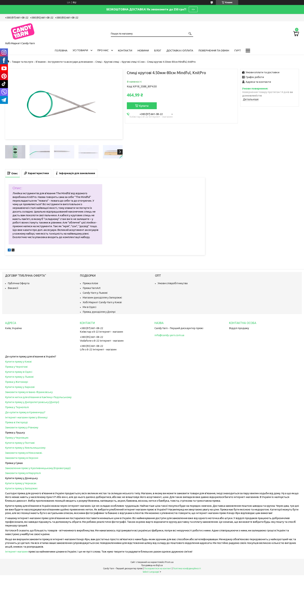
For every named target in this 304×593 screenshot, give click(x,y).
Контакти (125, 50)
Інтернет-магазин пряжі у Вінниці (26, 417)
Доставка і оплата (179, 50)
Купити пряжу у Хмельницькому (25, 447)
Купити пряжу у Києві (18, 361)
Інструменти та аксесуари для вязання (70, 61)
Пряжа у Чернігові (16, 366)
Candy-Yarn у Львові (95, 292)
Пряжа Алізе (90, 283)
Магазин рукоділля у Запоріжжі (102, 297)
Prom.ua (169, 562)
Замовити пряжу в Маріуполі (23, 473)
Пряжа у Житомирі (16, 381)
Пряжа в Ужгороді (16, 422)
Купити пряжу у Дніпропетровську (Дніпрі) (32, 402)
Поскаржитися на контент (157, 568)
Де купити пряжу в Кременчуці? (25, 412)
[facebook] (9, 250)
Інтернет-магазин (16, 551)
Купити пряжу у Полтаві (20, 442)
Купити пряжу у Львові (19, 376)
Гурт (237, 50)
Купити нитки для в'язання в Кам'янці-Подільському (38, 397)
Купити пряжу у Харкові (20, 386)
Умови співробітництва (173, 283)
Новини (143, 50)
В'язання (41, 61)
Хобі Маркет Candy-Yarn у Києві (102, 302)
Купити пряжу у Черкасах (20, 483)
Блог (157, 50)
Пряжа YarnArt (92, 287)
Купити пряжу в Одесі (18, 371)
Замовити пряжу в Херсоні (21, 457)
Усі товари (80, 50)
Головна (61, 50)
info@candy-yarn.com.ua (169, 335)
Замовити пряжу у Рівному (21, 427)
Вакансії (13, 287)
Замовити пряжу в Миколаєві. (23, 452)
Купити (143, 105)
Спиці (98, 61)
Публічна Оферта (18, 283)
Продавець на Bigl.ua (152, 565)
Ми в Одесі (89, 306)
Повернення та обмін (213, 50)
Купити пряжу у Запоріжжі (21, 488)
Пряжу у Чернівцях (16, 437)
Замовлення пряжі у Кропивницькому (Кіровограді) (38, 468)
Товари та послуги (22, 61)
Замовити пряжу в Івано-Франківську (29, 392)
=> (193, 9)
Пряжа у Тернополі (17, 407)
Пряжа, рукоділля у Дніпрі (99, 311)
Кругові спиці (111, 61)
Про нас (103, 50)
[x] (13, 250)
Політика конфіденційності (187, 568)
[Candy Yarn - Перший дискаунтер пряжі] (22, 30)
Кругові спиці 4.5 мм (133, 61)
